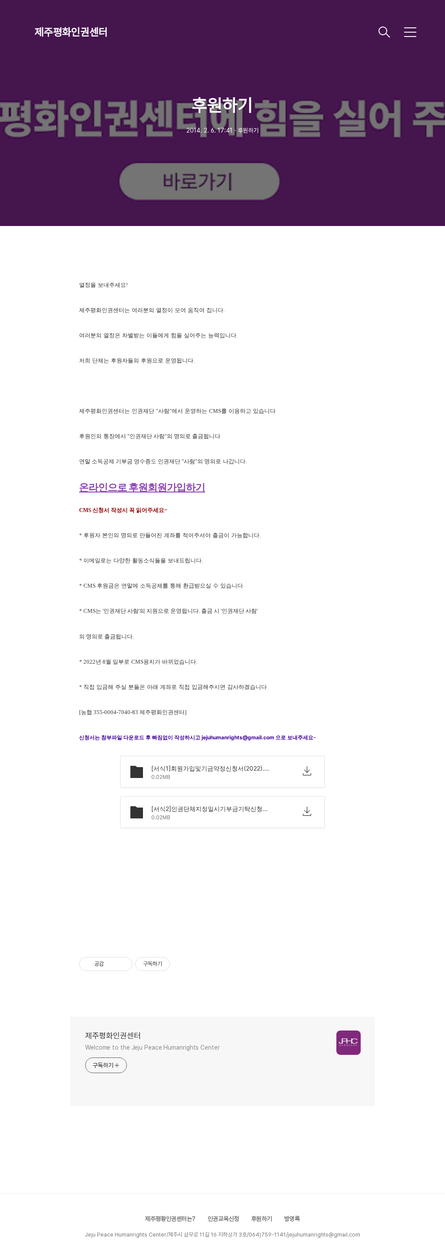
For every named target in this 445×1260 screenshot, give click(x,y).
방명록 (292, 1218)
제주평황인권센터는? (170, 1218)
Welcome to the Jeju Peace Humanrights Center (152, 1047)
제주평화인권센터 (71, 32)
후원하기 (261, 1218)
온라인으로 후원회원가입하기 (142, 487)
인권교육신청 (223, 1218)
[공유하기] (111, 964)
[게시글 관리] (122, 964)
